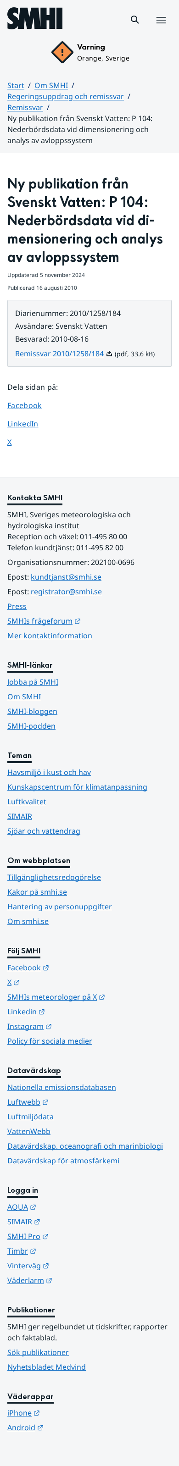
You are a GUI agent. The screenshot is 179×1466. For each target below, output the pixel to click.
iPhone (68, 1412)
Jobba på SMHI (32, 682)
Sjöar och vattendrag (43, 831)
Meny (160, 30)
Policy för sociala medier (49, 1041)
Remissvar (25, 107)
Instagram (74, 1026)
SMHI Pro (73, 1236)
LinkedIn (31, 423)
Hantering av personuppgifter (59, 907)
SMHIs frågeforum (89, 620)
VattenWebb (28, 1131)
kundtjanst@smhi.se (66, 577)
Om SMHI (51, 85)
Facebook (31, 405)
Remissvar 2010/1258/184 (64, 354)
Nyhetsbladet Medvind (46, 1367)
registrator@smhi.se (66, 591)
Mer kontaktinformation (49, 636)
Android (70, 1427)
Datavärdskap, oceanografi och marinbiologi (85, 1146)
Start (15, 85)
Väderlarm (74, 1280)
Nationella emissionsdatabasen (61, 1087)
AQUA (66, 1206)
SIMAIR (19, 816)
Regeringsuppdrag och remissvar (65, 96)
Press (17, 606)
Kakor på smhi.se (37, 892)
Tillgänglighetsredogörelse (54, 877)
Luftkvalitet (26, 802)
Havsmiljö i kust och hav (49, 772)
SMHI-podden (31, 726)
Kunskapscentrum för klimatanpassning (77, 787)
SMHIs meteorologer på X (89, 996)
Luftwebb (73, 1101)
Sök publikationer (38, 1352)
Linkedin (71, 1011)
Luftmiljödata (30, 1117)
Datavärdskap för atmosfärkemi (63, 1161)
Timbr (66, 1250)
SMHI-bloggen (32, 711)
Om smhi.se (28, 921)
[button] (135, 20)
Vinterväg (73, 1265)
